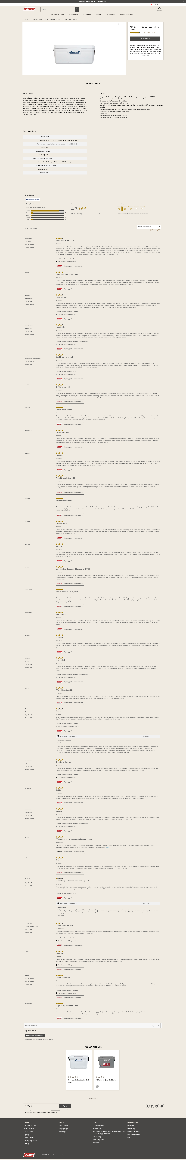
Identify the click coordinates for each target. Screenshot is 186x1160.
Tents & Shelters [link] (29, 1128)
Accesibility (96, 1143)
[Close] (184, 1)
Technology (62, 1131)
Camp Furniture (110, 14)
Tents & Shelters (73, 14)
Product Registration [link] (133, 1135)
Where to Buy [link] (131, 1128)
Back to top (93, 1098)
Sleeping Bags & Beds (126, 14)
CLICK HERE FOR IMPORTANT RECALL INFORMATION (92, 1)
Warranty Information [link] (133, 1131)
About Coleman (63, 1125)
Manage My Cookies (99, 1140)
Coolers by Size (55, 19)
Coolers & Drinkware (57, 14)
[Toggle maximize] (123, 24)
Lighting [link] (26, 1135)
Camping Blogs (63, 1128)
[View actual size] (118, 24)
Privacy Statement (55, 1110)
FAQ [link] (128, 1138)
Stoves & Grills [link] (28, 1131)
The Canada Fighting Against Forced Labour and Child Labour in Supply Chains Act (109, 1133)
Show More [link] (145, 56)
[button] (159, 9)
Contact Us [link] (130, 1125)
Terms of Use (97, 1128)
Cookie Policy (97, 1137)
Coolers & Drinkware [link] (30, 1125)
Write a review (151, 32)
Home (26, 19)
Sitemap (26, 1144)
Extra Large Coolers (70, 19)
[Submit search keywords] (77, 9)
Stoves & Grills (87, 14)
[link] (155, 4)
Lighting (98, 14)
